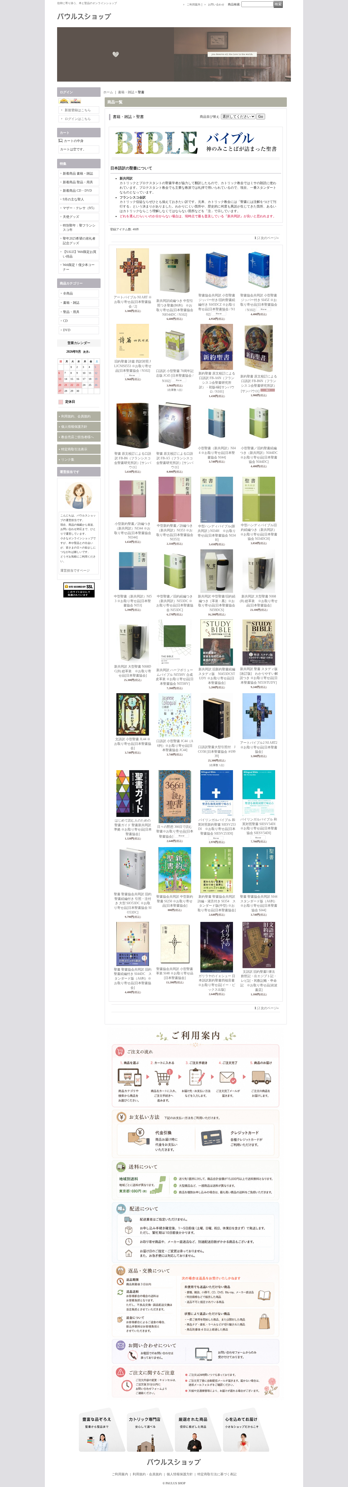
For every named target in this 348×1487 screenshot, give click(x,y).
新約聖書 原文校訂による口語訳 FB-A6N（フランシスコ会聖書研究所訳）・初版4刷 (216, 382)
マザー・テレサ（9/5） (79, 208)
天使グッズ (71, 217)
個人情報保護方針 (74, 427)
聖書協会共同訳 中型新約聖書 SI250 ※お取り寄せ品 (174, 901)
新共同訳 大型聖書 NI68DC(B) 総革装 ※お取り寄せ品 (132, 671)
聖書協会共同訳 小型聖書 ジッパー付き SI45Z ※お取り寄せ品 (258, 302)
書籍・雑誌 (71, 303)
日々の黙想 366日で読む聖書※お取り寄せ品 (174, 832)
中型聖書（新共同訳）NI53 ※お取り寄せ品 (133, 601)
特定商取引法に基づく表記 (217, 1474)
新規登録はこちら (78, 110)
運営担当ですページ (75, 570)
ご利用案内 (193, 4)
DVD (66, 330)
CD (65, 321)
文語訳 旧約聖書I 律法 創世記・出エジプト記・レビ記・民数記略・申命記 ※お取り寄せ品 (259, 981)
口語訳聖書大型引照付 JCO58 (216, 751)
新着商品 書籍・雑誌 (78, 173)
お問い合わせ (216, 4)
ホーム (108, 92)
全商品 (68, 293)
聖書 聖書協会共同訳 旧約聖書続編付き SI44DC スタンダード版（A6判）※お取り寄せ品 (133, 979)
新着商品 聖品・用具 (78, 182)
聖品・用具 (71, 312)
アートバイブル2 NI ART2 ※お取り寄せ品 (258, 747)
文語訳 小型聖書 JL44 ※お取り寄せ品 (132, 743)
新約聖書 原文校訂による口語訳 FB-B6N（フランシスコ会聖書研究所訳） (258, 383)
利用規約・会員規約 (147, 1474)
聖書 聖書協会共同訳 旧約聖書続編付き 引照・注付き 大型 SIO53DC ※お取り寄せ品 (132, 903)
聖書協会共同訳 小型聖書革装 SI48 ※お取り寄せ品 (174, 973)
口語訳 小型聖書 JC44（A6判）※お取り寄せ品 (174, 745)
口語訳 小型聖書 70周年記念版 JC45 (175, 376)
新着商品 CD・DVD (77, 191)
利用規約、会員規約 (76, 416)
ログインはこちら (78, 119)
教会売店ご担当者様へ (77, 437)
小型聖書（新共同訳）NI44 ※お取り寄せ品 (217, 452)
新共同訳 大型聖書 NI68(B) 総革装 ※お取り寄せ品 (259, 601)
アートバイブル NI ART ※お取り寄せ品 (133, 301)
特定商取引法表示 (74, 449)
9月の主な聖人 (73, 199)
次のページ (270, 238)
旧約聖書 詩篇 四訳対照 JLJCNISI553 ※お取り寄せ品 (132, 366)
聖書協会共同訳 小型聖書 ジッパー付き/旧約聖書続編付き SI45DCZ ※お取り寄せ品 (216, 304)
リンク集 (67, 459)
